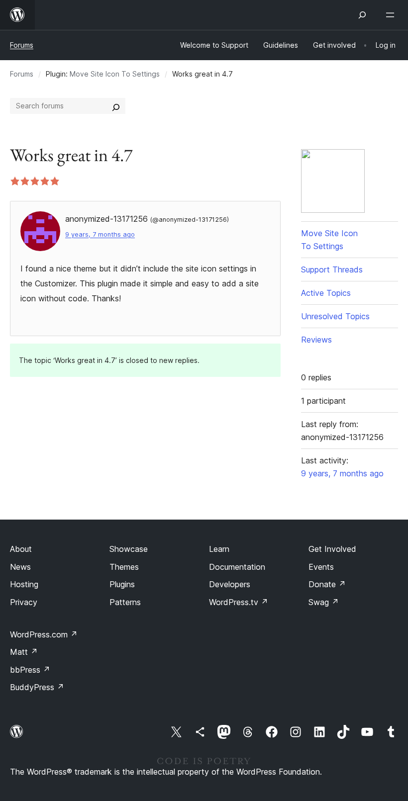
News (20, 567)
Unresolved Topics (335, 316)
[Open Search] (362, 15)
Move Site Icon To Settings (115, 74)
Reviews (316, 340)
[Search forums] (115, 106)
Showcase (128, 549)
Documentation (237, 567)
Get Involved (332, 549)
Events (321, 567)
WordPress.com (44, 634)
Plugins (122, 584)
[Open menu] (392, 15)
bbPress (30, 670)
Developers (229, 584)
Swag (323, 602)
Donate (327, 584)
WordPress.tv (238, 602)
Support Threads (332, 269)
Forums (21, 45)
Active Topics (326, 293)
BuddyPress (37, 687)
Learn (219, 549)
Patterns (125, 602)
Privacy (23, 602)
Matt (24, 652)
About (21, 549)
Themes (124, 567)
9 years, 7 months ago (100, 234)
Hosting (24, 584)
